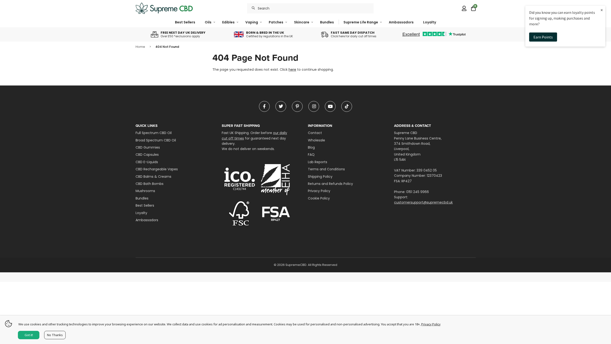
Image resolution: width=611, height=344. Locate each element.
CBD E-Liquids (147, 162)
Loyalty (429, 22)
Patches (276, 22)
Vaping (251, 22)
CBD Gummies (148, 147)
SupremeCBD (164, 8)
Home (140, 46)
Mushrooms (145, 190)
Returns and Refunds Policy (330, 183)
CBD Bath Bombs (149, 183)
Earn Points (543, 37)
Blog (311, 147)
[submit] (253, 8)
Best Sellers (185, 22)
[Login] (464, 8)
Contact (315, 132)
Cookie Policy (319, 198)
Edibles (228, 22)
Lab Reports (317, 162)
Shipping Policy (320, 176)
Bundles (327, 22)
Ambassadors (401, 22)
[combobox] (310, 8)
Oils (208, 22)
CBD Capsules (147, 154)
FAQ (311, 154)
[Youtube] (330, 106)
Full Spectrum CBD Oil (154, 132)
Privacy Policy (319, 190)
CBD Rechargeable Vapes (157, 169)
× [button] (601, 10)
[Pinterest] (297, 106)
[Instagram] (313, 106)
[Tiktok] (346, 106)
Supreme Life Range (360, 22)
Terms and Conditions (326, 169)
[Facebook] (264, 106)
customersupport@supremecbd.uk (423, 202)
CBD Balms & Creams (153, 176)
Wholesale (316, 140)
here (292, 69)
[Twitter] (280, 106)
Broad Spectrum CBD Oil (156, 140)
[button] (473, 8)
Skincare (301, 22)
